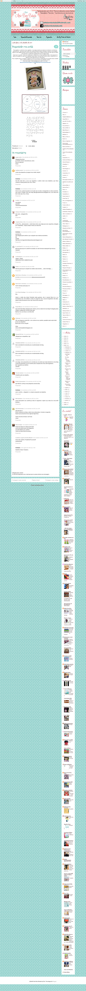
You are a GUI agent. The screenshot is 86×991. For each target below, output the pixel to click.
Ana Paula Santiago (20, 292)
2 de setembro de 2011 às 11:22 (27, 200)
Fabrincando (67, 917)
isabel (16, 266)
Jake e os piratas (66, 213)
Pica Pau (64, 273)
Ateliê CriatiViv (67, 953)
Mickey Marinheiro (66, 243)
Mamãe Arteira (67, 672)
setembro (67, 352)
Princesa (64, 284)
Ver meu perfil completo (68, 43)
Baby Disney (65, 130)
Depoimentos (49, 37)
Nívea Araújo (18, 424)
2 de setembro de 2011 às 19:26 (34, 283)
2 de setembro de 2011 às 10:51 (29, 157)
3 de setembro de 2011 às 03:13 (30, 306)
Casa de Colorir (67, 647)
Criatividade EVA (68, 698)
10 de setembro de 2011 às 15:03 (30, 398)
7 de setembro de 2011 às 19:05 (28, 390)
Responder (18, 165)
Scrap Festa (65, 304)
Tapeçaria (71, 479)
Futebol (64, 207)
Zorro (64, 326)
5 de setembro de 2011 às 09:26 (31, 373)
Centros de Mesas (66, 159)
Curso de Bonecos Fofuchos (71, 843)
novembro (67, 348)
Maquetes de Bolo (66, 228)
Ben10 (64, 138)
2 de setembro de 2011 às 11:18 (28, 188)
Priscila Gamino (19, 373)
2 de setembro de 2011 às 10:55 (31, 170)
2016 (65, 336)
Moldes (20, 148)
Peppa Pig (65, 265)
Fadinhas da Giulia (67, 363)
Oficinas (64, 256)
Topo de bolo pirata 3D (71, 522)
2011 (65, 345)
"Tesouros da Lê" (68, 926)
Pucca (64, 293)
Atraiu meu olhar (68, 945)
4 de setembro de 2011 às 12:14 (32, 342)
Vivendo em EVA (67, 656)
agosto (66, 387)
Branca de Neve (66, 146)
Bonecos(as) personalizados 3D (67, 144)
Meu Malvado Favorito (67, 239)
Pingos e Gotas (67, 618)
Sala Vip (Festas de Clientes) (63, 37)
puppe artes (18, 157)
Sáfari (64, 299)
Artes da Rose (67, 748)
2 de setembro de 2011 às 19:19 (34, 275)
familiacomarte (19, 170)
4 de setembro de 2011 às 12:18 (32, 351)
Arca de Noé (65, 125)
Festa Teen (65, 198)
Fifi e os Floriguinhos (67, 200)
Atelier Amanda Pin (68, 515)
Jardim (64, 216)
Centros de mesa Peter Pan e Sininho (67, 377)
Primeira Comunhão (67, 282)
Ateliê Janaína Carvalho (67, 807)
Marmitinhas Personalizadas (66, 231)
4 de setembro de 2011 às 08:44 (31, 334)
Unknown (20, 146)
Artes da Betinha (68, 764)
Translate (67, 56)
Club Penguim (66, 168)
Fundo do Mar (66, 205)
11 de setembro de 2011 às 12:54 (32, 408)
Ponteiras (65, 277)
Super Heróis (65, 312)
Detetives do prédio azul (68, 181)
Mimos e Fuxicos (68, 756)
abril (66, 394)
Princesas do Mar (66, 288)
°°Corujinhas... (71, 878)
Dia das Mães (65, 185)
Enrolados (65, 191)
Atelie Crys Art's (67, 608)
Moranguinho (65, 252)
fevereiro (67, 398)
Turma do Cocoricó (67, 319)
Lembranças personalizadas (66, 221)
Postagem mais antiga (51, 480)
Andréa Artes (67, 478)
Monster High (65, 250)
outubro (67, 350)
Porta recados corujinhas (67, 360)
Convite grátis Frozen (70, 904)
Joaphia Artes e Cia (20, 222)
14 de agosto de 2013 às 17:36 (28, 447)
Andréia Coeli (67, 546)
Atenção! (71, 825)
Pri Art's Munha (67, 583)
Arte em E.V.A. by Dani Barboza (68, 604)
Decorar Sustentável (68, 469)
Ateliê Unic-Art (67, 816)
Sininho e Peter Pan (67, 306)
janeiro (66, 400)
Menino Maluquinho (67, 237)
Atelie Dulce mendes (68, 664)
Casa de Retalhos (68, 909)
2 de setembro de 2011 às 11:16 (28, 178)
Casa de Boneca (67, 688)
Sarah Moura (18, 306)
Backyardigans (66, 132)
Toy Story (65, 317)
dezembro (67, 347)
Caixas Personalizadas (67, 152)
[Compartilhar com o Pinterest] (34, 146)
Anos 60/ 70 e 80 (66, 121)
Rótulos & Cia (67, 901)
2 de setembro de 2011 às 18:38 (26, 266)
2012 (65, 343)
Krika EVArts (67, 972)
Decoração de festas (67, 179)
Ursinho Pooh (65, 321)
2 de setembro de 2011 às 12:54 (30, 256)
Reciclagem (65, 295)
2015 (65, 338)
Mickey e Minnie (66, 241)
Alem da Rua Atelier (68, 434)
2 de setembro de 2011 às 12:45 (30, 246)
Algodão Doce (67, 824)
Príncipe (64, 290)
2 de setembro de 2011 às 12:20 (28, 232)
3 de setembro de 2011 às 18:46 (28, 318)
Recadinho (71, 808)
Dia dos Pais (65, 187)
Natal (64, 254)
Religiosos (65, 297)
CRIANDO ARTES (20, 342)
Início (15, 37)
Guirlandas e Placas (67, 211)
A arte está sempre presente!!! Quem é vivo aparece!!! (68, 437)
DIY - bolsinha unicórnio (71, 658)
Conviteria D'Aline (68, 832)
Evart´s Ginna (67, 506)
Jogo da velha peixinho (67, 373)
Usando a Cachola (68, 790)
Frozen (64, 202)
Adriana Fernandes (20, 212)
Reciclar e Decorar (68, 424)
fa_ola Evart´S (19, 246)
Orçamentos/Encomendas (26, 37)
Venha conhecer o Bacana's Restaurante (71, 702)
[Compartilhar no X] (31, 146)
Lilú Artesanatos (19, 408)
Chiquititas (65, 164)
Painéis (64, 259)
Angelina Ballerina (66, 116)
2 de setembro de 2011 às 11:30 (33, 212)
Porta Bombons (66, 279)
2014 (65, 339)
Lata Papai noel (67, 355)
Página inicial (36, 480)
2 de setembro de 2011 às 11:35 (33, 222)
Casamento (65, 157)
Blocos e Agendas (66, 141)
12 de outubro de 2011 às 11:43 (40, 437)
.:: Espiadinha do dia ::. (71, 585)
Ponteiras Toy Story (68, 369)
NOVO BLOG (66, 605)
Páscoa (64, 261)
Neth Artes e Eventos (20, 275)
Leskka (17, 200)
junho (66, 391)
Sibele (65, 573)
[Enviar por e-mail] (29, 146)
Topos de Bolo (66, 315)
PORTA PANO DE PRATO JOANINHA (71, 710)
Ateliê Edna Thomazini (66, 441)
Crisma (64, 177)
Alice (64, 114)
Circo (64, 166)
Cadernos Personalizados (68, 148)
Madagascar (65, 225)
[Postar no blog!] (30, 146)
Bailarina (64, 134)
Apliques (64, 123)
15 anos (64, 112)
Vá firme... (71, 530)
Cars (64, 155)
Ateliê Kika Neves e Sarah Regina (68, 935)
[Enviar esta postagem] (26, 146)
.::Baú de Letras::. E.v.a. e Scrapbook (68, 529)
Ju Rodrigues (18, 256)
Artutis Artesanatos (68, 731)
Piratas (64, 275)
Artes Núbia (66, 715)
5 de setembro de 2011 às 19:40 (33, 381)
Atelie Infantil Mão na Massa (68, 885)
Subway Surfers (66, 310)
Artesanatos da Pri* (68, 520)
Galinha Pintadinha (67, 209)
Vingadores (65, 323)
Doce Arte (66, 450)
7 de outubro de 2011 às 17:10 (29, 424)
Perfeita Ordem (67, 591)
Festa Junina (65, 196)
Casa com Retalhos (68, 969)
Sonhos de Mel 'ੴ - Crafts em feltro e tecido (68, 874)
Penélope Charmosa (67, 263)
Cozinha (64, 175)
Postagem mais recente (19, 480)
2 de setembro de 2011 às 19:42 (33, 292)
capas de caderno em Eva (71, 509)
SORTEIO (65, 308)
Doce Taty (66, 893)
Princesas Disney (66, 286)
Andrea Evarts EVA (68, 782)
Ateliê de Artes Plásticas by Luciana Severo (67, 850)
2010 (65, 402)
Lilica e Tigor (65, 223)
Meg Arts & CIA (67, 706)
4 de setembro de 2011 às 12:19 (32, 360)
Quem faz (39, 37)
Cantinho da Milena (68, 961)
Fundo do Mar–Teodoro (71, 963)
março (66, 396)
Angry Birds (65, 119)
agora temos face (67, 861)
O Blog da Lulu (67, 680)
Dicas (64, 189)
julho (66, 389)
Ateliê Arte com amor (69, 627)
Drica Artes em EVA (68, 739)
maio (66, 393)
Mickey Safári (65, 245)
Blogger (54, 981)
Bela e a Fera (65, 136)
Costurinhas (65, 173)
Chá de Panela (66, 162)
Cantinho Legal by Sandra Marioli (23, 437)
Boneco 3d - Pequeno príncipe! (71, 766)
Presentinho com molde (68, 385)
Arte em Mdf (65, 127)
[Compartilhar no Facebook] (32, 146)
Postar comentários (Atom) (37, 485)
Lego (64, 218)
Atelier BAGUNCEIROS (67, 860)
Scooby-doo (65, 301)
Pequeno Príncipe (66, 267)
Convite (64, 170)
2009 (65, 404)
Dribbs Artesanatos (20, 381)
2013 (65, 341)
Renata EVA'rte (19, 334)
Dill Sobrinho (18, 398)
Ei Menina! (66, 498)
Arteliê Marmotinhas (68, 840)
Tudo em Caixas (67, 864)
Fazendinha (65, 194)
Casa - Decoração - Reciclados (68, 459)
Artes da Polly (67, 798)
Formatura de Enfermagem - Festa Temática (71, 793)
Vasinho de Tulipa (67, 382)
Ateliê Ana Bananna (68, 564)
